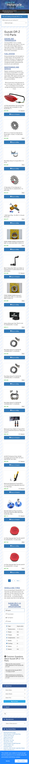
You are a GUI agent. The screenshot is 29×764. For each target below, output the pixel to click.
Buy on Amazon (15, 114)
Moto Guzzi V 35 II (8, 738)
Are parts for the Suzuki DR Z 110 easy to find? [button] (14, 670)
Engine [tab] (9, 610)
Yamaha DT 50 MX (8, 742)
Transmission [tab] (10, 614)
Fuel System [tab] (10, 617)
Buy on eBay (15, 142)
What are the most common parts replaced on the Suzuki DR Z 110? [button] (14, 665)
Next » (18, 580)
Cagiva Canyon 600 (8, 737)
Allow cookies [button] (21, 761)
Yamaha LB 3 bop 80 (9, 735)
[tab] (14, 665)
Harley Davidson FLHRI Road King (12, 734)
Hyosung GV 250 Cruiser (10, 732)
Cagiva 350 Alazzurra (9, 749)
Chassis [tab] (9, 621)
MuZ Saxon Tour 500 (9, 740)
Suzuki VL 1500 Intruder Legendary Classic (14, 748)
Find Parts (15, 701)
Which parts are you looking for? (10, 20)
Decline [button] (8, 761)
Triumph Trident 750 (8, 745)
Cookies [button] (17, 757)
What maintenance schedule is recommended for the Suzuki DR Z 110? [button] (14, 676)
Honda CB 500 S (8, 746)
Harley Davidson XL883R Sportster (12, 743)
